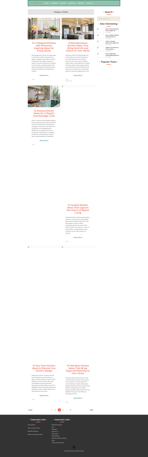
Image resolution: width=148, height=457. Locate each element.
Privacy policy (31, 424)
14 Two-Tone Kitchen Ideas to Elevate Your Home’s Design (44, 368)
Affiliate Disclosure (33, 431)
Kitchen (33, 79)
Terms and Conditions (58, 442)
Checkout (54, 429)
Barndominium (69, 80)
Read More (44, 75)
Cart (53, 427)
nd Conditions (36, 428)
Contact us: (55, 431)
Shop (53, 440)
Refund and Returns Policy (35, 434)
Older (91, 410)
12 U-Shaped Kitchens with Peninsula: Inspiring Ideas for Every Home (44, 47)
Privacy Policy (55, 436)
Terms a (30, 428)
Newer (30, 410)
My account (55, 434)
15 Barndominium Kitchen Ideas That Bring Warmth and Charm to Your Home (78, 47)
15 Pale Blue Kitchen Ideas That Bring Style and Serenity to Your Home (78, 369)
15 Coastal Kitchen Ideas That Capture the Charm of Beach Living (78, 209)
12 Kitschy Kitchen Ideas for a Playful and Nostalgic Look (44, 113)
